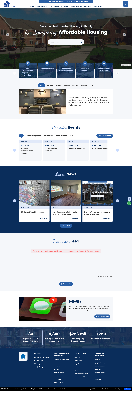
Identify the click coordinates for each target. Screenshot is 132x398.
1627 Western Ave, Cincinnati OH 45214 (55, 1)
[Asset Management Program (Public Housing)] (28, 70)
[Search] (82, 42)
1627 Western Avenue (43, 357)
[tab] (41, 85)
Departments (75, 6)
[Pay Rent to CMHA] (47, 70)
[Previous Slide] (7, 34)
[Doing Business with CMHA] (104, 70)
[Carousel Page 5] (125, 65)
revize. (102, 389)
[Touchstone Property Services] (66, 70)
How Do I (97, 6)
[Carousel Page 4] (123, 65)
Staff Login (127, 389)
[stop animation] (129, 65)
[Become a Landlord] (85, 70)
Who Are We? (42, 6)
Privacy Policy (44, 389)
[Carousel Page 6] (127, 65)
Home (32, 6)
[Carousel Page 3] (122, 65)
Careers (64, 6)
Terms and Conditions (54, 389)
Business (87, 6)
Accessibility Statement (33, 389)
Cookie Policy (63, 389)
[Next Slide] (124, 34)
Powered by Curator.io (105, 276)
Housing (54, 6)
